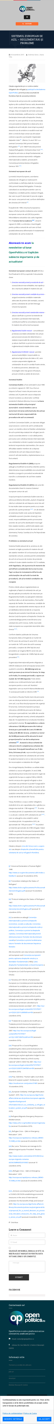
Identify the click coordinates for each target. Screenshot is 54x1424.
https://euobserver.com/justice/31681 (23, 1083)
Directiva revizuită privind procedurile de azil (27, 282)
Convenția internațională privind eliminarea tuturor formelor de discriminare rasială (25, 937)
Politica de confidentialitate (12, 1413)
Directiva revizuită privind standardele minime (28, 312)
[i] (20, 140)
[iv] (20, 166)
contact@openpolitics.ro (25, 1339)
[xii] (36, 808)
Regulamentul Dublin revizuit (22, 330)
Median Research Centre (18, 1385)
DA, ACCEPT (44, 1419)
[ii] (19, 146)
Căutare (28, 24)
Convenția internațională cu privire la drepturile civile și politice (25, 927)
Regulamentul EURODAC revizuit (23, 352)
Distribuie (14, 1222)
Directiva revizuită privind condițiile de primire (28, 294)
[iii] (41, 149)
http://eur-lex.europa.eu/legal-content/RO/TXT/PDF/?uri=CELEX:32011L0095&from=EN (27, 1009)
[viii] (15, 629)
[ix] (18, 657)
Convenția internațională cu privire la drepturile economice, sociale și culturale (23, 920)
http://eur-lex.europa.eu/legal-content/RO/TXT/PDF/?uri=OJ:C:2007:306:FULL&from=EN (22, 1033)
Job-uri (11, 1371)
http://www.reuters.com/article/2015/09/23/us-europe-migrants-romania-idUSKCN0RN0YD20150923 (26, 1159)
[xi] (18, 742)
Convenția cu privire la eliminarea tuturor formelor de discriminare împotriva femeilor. (25, 943)
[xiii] (43, 814)
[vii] (31, 509)
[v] (28, 202)
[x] (38, 691)
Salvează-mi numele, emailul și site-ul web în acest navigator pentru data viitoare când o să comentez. (26, 1254)
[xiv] (33, 824)
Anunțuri (12, 1378)
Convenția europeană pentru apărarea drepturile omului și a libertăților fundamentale (24, 958)
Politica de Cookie (30, 1413)
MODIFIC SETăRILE (13, 1419)
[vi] (33, 220)
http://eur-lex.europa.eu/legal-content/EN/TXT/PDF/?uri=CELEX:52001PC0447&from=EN (25, 1065)
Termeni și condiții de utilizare (20, 1365)
